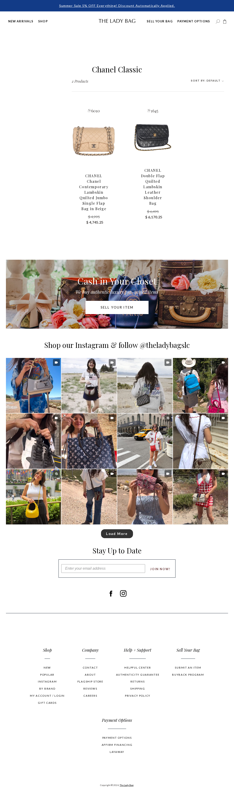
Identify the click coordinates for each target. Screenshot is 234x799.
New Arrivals (20, 21)
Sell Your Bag (160, 21)
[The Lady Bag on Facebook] (110, 593)
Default (206, 80)
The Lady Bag (126, 785)
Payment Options (193, 21)
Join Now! (160, 569)
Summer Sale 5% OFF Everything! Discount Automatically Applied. (117, 6)
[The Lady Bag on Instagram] (123, 593)
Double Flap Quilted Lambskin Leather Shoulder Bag (153, 187)
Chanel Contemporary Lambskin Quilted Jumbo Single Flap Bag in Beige (93, 192)
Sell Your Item (117, 307)
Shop (43, 21)
